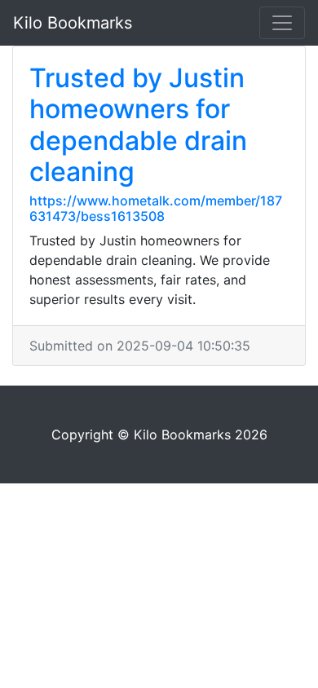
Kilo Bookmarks (72, 23)
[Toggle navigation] (282, 23)
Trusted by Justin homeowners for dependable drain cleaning (138, 124)
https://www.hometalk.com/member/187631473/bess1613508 (155, 208)
